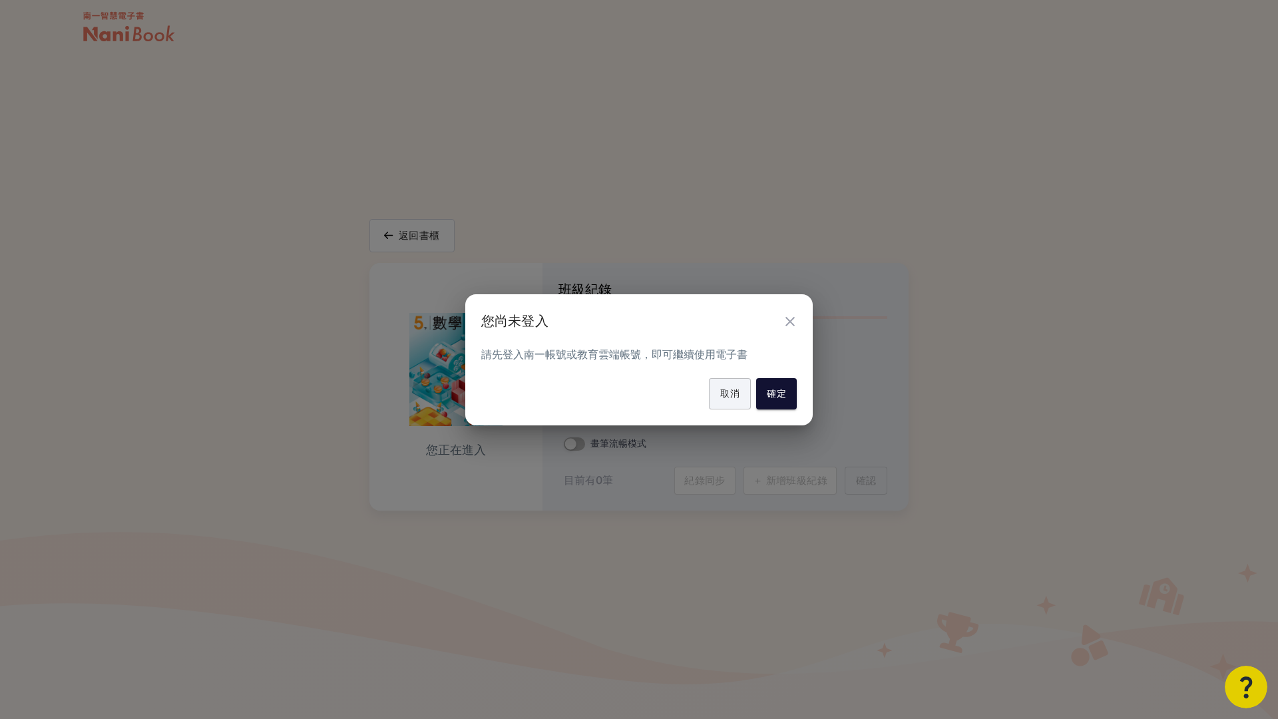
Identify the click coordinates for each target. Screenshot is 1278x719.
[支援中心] (1246, 687)
